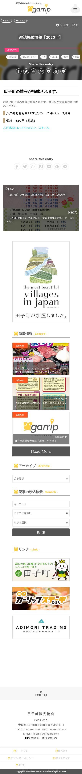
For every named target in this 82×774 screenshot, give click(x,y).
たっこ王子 (22, 750)
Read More (41, 451)
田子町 (55, 57)
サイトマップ (63, 758)
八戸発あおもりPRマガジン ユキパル (26, 127)
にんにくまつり (30, 57)
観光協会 (62, 750)
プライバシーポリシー (21, 758)
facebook (33, 737)
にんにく (13, 57)
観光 (66, 57)
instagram (51, 737)
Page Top (41, 694)
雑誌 (77, 57)
